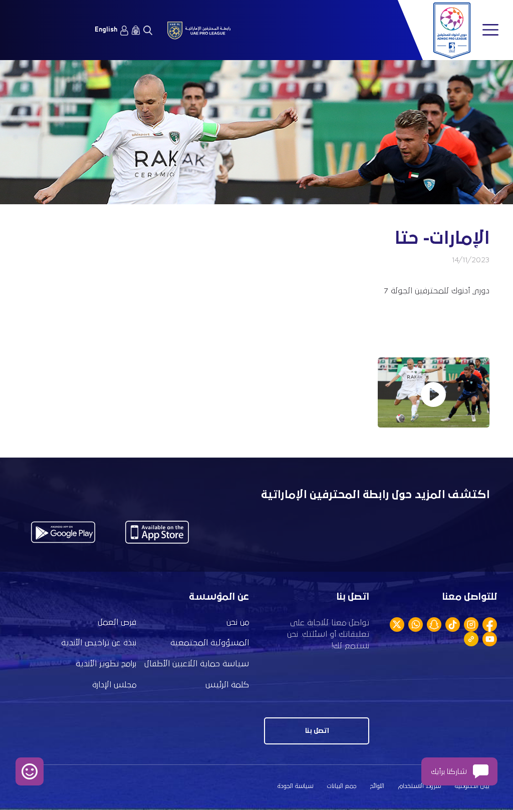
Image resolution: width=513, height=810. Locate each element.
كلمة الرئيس (227, 685)
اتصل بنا (317, 730)
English (106, 30)
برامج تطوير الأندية (106, 664)
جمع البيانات (341, 786)
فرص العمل (117, 622)
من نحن (237, 622)
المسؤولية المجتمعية (209, 643)
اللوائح (377, 786)
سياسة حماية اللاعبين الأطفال (196, 664)
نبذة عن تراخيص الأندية (98, 643)
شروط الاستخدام (419, 786)
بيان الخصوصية (472, 786)
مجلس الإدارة (114, 685)
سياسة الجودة (295, 786)
